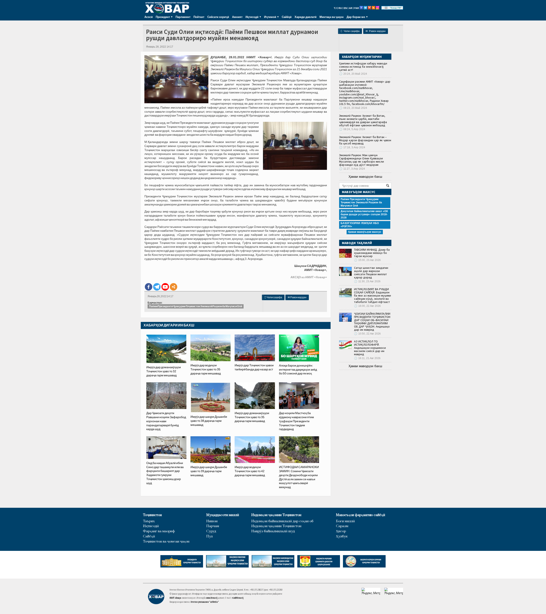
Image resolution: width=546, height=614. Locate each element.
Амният (237, 17)
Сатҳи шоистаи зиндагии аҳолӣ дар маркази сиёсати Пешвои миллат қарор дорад (371, 272)
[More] (173, 287)
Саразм (342, 526)
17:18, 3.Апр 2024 (352, 147)
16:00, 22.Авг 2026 (367, 305)
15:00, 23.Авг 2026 (367, 260)
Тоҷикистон (152, 515)
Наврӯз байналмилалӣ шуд (273, 531)
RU (340, 8)
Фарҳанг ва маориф (159, 531)
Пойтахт (198, 17)
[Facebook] (148, 287)
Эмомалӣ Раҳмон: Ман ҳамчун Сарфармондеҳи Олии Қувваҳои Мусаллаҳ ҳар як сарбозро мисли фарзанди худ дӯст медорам (361, 160)
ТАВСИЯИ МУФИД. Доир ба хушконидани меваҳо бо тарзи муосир (372, 253)
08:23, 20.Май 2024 (353, 107)
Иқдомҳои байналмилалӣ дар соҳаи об (282, 521)
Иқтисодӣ (151, 526)
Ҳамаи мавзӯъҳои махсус (364, 231)
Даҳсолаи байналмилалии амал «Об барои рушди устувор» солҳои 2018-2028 (364, 214)
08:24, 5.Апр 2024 (352, 129)
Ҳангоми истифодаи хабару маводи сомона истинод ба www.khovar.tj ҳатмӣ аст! (363, 66)
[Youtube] (165, 287)
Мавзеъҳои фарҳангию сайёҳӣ (360, 515)
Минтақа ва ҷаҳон (331, 17)
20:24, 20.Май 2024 (353, 73)
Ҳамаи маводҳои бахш (365, 176)
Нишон (212, 521)
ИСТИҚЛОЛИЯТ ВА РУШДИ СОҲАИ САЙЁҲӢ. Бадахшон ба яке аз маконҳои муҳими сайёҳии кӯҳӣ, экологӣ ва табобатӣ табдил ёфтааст (372, 295)
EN (345, 8)
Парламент (183, 17)
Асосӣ (148, 17)
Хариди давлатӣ (306, 17)
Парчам (212, 526)
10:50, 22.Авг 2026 (367, 333)
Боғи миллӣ (345, 521)
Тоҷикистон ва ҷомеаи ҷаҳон (166, 542)
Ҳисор (341, 531)
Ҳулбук (341, 536)
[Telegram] (157, 287)
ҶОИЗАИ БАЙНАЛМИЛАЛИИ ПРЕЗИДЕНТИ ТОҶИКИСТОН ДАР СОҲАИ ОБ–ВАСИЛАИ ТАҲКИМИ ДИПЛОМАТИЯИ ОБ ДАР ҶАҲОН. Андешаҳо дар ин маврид (372, 322)
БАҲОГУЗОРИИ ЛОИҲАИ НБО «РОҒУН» (360, 225)
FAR (356, 8)
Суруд (211, 531)
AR (350, 8)
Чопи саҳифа (350, 31)
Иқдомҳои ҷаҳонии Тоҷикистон (276, 515)
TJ (335, 8)
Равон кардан (376, 31)
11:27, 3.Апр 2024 (352, 168)
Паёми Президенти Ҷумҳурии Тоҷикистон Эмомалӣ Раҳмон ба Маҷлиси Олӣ (195, 306)
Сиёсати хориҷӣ (218, 17)
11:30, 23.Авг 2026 (367, 281)
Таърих (149, 521)
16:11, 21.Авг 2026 (367, 358)
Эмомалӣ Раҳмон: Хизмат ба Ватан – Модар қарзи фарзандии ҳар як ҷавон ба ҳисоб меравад (365, 140)
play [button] (386, 8)
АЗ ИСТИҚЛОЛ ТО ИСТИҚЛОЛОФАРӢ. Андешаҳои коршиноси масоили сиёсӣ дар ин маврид (370, 347)
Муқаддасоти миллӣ (222, 515)
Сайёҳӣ (287, 17)
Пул (209, 536)
